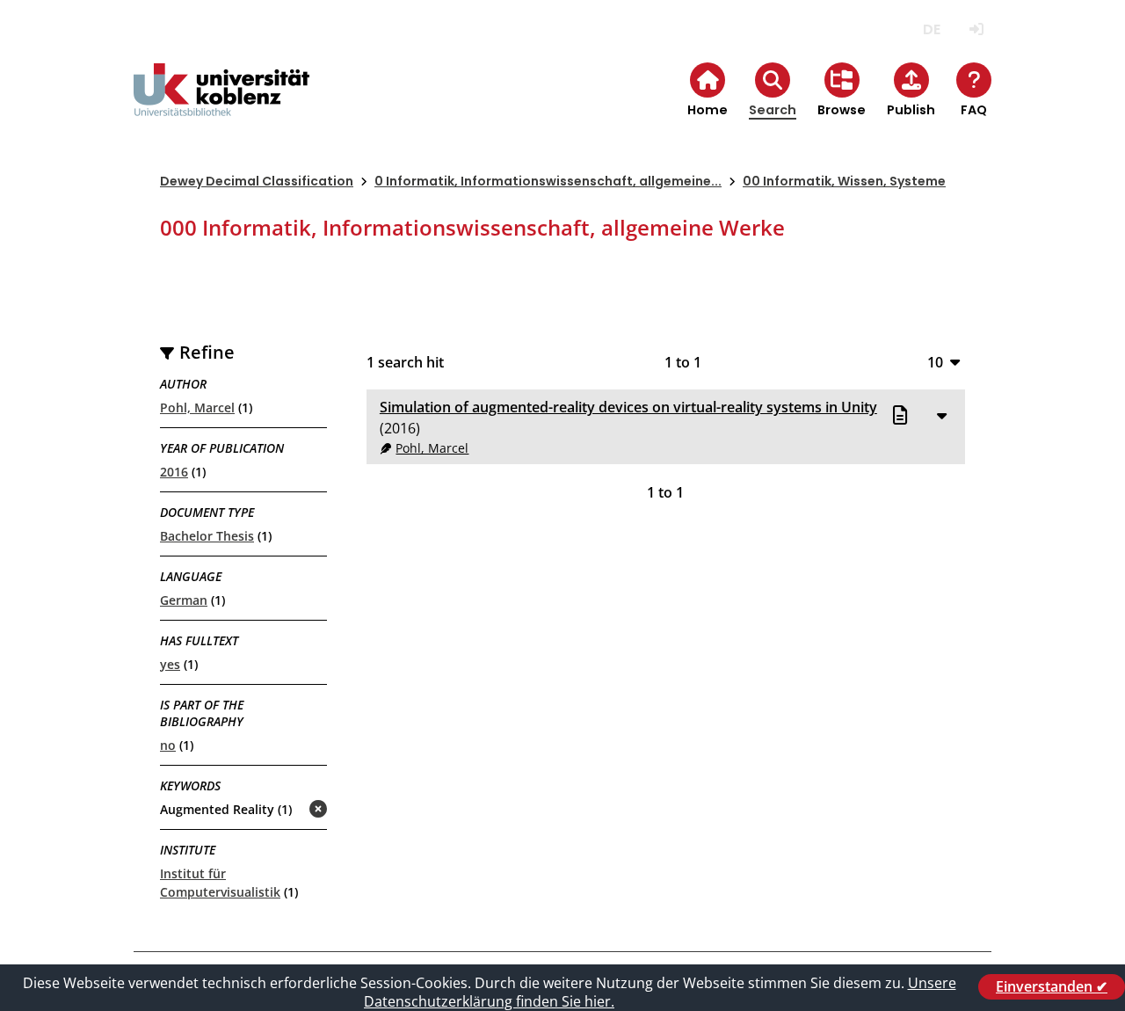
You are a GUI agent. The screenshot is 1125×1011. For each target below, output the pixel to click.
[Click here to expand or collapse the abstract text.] (941, 415)
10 (935, 362)
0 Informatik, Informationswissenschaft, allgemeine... (548, 181)
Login (976, 29)
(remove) (283, 810)
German (183, 600)
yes (170, 664)
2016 (174, 471)
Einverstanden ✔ (1051, 986)
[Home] (221, 104)
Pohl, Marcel (197, 407)
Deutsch (931, 29)
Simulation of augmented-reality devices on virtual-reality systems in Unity (628, 407)
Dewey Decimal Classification (256, 181)
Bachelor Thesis (207, 535)
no (168, 745)
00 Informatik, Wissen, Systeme (844, 181)
